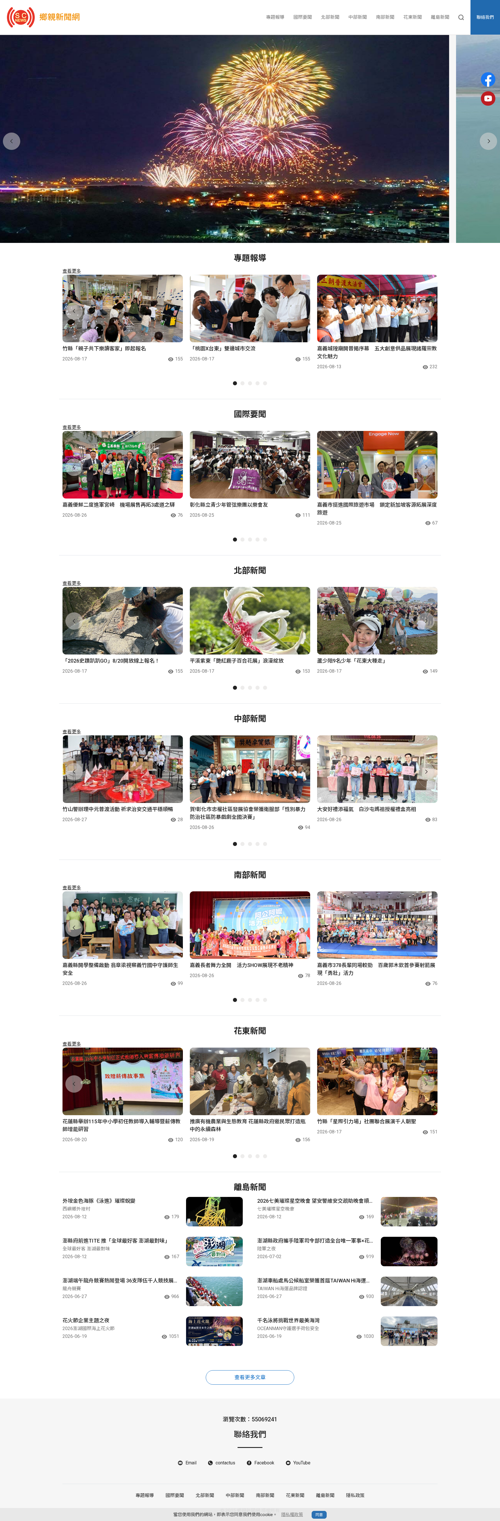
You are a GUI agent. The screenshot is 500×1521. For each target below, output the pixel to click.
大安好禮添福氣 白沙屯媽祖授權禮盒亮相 (366, 809)
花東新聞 (412, 17)
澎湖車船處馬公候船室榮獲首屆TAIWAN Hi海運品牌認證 (314, 1281)
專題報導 (275, 17)
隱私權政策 (292, 1514)
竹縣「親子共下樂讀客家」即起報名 (104, 348)
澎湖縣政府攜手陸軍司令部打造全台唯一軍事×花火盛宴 (313, 1241)
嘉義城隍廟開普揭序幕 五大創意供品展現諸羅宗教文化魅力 (377, 352)
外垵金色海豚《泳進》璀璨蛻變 (98, 1201)
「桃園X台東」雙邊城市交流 (222, 348)
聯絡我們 (485, 17)
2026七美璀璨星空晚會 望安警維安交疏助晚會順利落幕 (313, 1201)
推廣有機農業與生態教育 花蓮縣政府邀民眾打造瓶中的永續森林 (248, 1125)
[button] (246, 236)
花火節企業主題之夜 (85, 1320)
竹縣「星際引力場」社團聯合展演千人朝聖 (366, 1121)
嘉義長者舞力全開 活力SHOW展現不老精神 (241, 965)
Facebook (264, 1463)
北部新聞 (330, 17)
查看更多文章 (250, 1377)
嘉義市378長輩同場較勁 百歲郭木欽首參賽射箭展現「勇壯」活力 (376, 969)
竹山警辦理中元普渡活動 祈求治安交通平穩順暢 (117, 809)
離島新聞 (440, 17)
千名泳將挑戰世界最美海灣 (288, 1320)
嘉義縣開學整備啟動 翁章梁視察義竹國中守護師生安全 (120, 969)
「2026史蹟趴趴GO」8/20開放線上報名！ (111, 661)
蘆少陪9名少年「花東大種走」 (352, 661)
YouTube (301, 1463)
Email (190, 1463)
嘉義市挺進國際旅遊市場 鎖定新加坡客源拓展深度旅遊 (377, 509)
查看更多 (71, 271)
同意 (319, 1515)
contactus (225, 1463)
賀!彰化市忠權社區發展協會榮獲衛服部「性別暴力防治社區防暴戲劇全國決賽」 (248, 813)
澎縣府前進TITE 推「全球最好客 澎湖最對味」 (116, 1241)
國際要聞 (302, 17)
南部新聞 (385, 17)
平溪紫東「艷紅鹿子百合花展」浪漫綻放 (237, 661)
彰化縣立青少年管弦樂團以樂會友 (229, 505)
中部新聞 (357, 17)
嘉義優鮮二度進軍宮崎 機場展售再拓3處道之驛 (118, 505)
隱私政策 (355, 1495)
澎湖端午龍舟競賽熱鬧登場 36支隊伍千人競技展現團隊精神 (120, 1281)
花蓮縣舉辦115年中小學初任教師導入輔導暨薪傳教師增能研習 (121, 1125)
